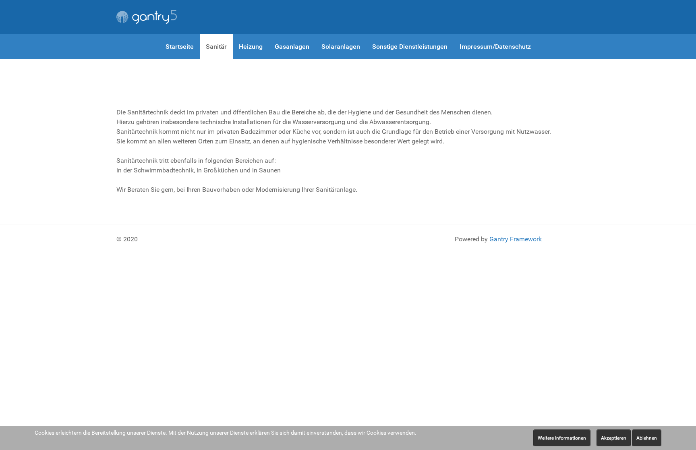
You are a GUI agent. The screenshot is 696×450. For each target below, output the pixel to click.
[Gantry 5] (146, 17)
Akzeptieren (613, 438)
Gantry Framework (515, 239)
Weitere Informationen (562, 438)
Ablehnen (646, 438)
